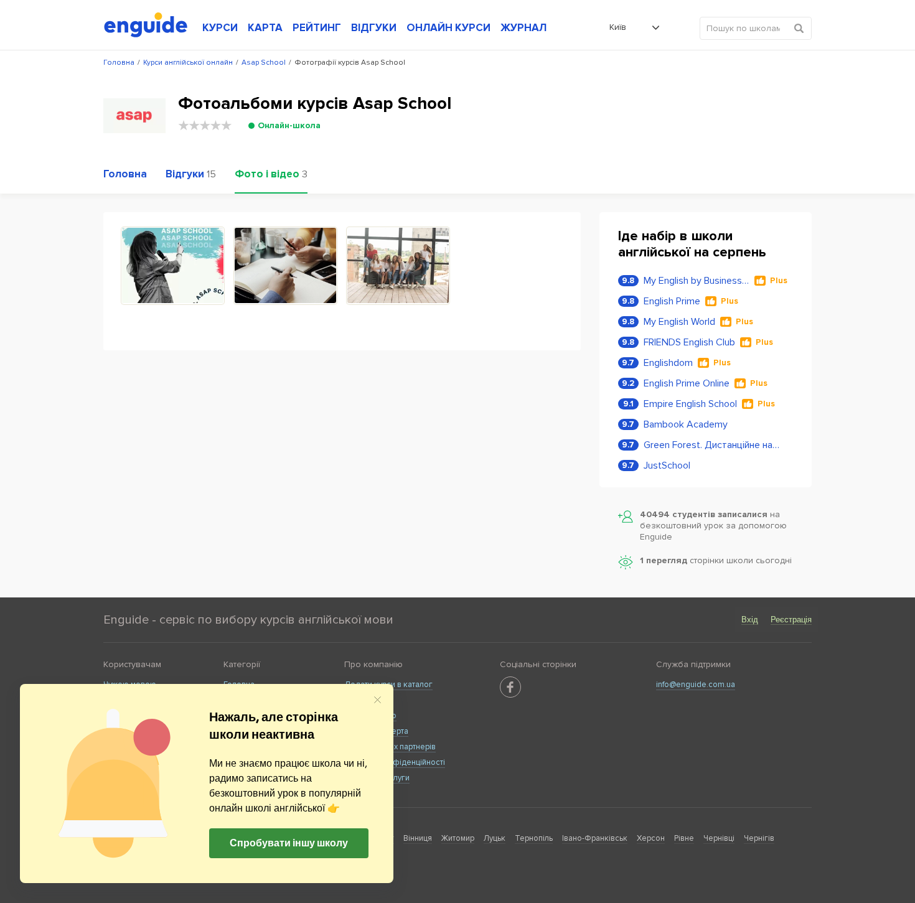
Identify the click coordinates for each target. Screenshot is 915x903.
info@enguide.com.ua (695, 685)
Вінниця (417, 838)
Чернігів (759, 838)
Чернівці (718, 838)
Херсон (651, 838)
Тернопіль (534, 838)
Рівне (684, 838)
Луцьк (494, 838)
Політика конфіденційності (394, 762)
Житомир (457, 838)
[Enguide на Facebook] (510, 687)
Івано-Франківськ (594, 838)
